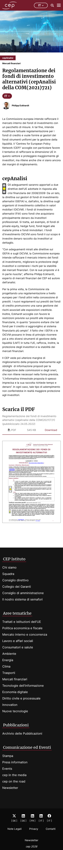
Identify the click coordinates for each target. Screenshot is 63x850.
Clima (6, 666)
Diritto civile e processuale (21, 698)
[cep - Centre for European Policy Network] (9, 5)
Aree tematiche (17, 613)
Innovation (9, 705)
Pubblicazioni (16, 725)
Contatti (51, 828)
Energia (7, 660)
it (39, 5)
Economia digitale (15, 692)
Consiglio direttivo (15, 580)
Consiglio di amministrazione (23, 593)
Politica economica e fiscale (22, 628)
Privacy (33, 828)
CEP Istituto (14, 559)
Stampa (7, 756)
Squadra (8, 574)
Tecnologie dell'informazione (23, 685)
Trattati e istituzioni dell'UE (21, 622)
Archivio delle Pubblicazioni (22, 733)
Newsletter (10, 788)
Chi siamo (9, 567)
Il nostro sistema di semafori (22, 599)
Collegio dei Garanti (16, 586)
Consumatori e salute (17, 647)
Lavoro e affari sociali (17, 641)
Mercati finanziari (14, 679)
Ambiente (9, 654)
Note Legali (14, 828)
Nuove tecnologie (15, 711)
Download (51, 430)
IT (5, 96)
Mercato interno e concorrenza (24, 634)
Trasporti (8, 673)
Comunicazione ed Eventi (27, 747)
